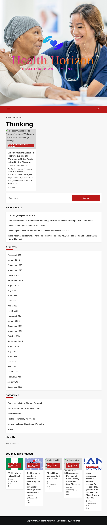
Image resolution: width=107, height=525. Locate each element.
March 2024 (13, 371)
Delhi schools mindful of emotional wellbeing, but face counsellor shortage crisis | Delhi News (50, 220)
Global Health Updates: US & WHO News (26, 225)
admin (11, 165)
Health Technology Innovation (21, 419)
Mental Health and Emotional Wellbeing (18, 145)
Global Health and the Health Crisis (24, 408)
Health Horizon (15, 413)
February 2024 (14, 377)
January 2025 (14, 321)
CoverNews (62, 520)
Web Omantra (12, 443)
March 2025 (13, 311)
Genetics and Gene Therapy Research (25, 403)
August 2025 (13, 285)
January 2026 (14, 260)
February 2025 (14, 316)
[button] (8, 109)
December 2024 (15, 326)
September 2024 (15, 341)
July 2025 (12, 290)
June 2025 (12, 295)
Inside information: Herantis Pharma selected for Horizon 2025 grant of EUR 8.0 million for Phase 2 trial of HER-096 (52, 237)
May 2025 (12, 300)
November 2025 (15, 270)
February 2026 (14, 255)
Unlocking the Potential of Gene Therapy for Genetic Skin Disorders (39, 230)
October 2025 (14, 275)
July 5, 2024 (20, 165)
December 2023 (15, 387)
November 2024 (15, 331)
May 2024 (12, 361)
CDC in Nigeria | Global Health (21, 215)
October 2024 (14, 336)
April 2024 (12, 366)
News (10, 429)
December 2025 (15, 265)
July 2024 (12, 351)
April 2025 (12, 306)
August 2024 (13, 346)
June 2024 (12, 356)
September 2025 (15, 280)
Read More (12, 188)
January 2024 (14, 382)
